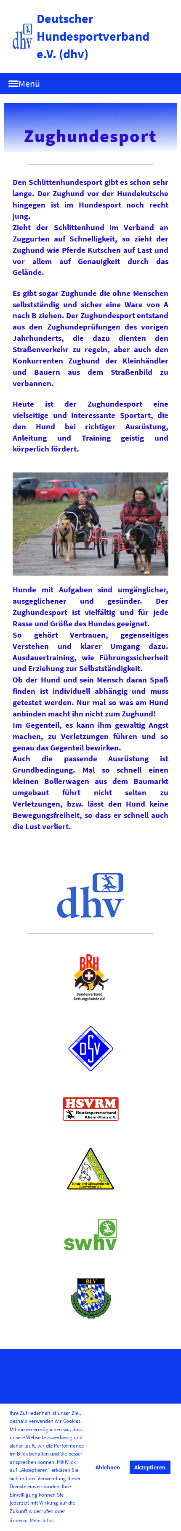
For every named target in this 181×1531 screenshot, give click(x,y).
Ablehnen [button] (108, 1467)
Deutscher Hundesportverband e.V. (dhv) (93, 36)
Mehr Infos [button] (41, 1520)
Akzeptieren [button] (149, 1467)
